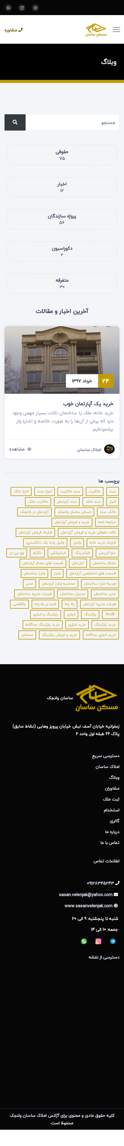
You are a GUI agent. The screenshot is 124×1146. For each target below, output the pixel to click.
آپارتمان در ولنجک (34, 512)
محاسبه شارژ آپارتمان (58, 583)
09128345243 (100, 883)
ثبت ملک (111, 799)
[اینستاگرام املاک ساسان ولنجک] (22, 7)
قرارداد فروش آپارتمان (35, 532)
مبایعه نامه (107, 522)
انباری (71, 614)
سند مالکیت (70, 491)
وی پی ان (16, 553)
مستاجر (27, 635)
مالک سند (108, 512)
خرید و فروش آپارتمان (71, 522)
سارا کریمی (107, 553)
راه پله (69, 604)
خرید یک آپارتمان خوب (88, 403)
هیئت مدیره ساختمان (34, 594)
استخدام (111, 810)
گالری (114, 821)
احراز (112, 501)
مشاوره (11, 30)
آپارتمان (78, 563)
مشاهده (17, 449)
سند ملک (93, 501)
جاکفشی (19, 604)
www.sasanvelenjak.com (89, 906)
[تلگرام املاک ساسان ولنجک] (35, 7)
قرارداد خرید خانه (103, 542)
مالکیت (95, 491)
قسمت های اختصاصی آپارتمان (92, 573)
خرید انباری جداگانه (101, 635)
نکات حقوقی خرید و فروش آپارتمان (88, 532)
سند (112, 491)
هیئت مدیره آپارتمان (99, 604)
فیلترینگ (82, 553)
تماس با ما (109, 842)
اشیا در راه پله (45, 604)
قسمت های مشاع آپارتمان (43, 563)
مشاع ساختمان (104, 563)
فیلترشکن (58, 553)
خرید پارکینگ (105, 624)
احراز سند (44, 491)
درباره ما (112, 831)
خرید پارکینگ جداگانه (43, 624)
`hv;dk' (110, 614)
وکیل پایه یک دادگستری (45, 542)
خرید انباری (77, 624)
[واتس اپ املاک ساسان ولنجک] (8, 7)
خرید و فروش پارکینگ (59, 635)
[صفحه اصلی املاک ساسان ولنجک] (69, 29)
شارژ (57, 573)
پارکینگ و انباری (45, 614)
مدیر (29, 583)
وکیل (77, 542)
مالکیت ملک (38, 501)
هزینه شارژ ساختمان (100, 583)
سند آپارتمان (67, 501)
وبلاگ (114, 777)
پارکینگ (90, 614)
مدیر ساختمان (105, 594)
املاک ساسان (89, 449)
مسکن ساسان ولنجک (74, 512)
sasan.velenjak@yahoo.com (86, 894)
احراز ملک (21, 491)
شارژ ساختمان (34, 573)
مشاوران (112, 788)
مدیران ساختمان (72, 594)
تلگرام (37, 553)
